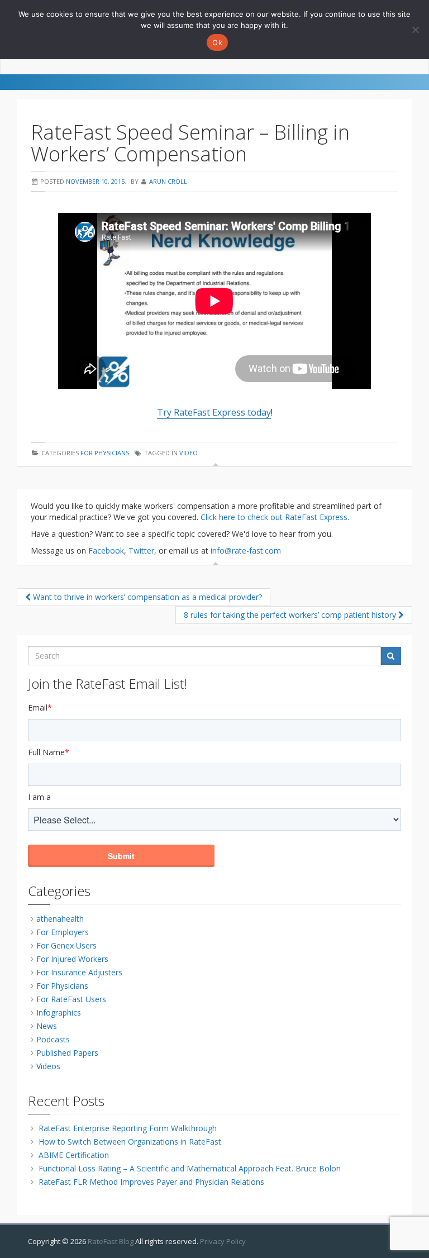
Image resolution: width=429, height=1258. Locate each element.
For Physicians (104, 453)
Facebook (106, 550)
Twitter (141, 550)
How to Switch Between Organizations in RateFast (130, 1141)
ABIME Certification (74, 1155)
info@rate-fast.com (246, 550)
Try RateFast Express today (214, 412)
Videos (48, 1066)
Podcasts (53, 1039)
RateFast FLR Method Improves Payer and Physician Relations (151, 1181)
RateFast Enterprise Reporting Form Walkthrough (128, 1128)
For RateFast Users (71, 999)
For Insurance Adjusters (79, 972)
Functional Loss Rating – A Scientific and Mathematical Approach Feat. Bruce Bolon (190, 1168)
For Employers (62, 932)
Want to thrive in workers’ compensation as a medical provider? (146, 597)
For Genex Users (66, 945)
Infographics (58, 1012)
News (46, 1026)
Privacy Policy (223, 1241)
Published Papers (67, 1052)
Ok (217, 42)
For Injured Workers (72, 959)
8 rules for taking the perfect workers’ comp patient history (291, 614)
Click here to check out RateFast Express (274, 517)
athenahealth (60, 918)
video (188, 453)
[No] (415, 29)
